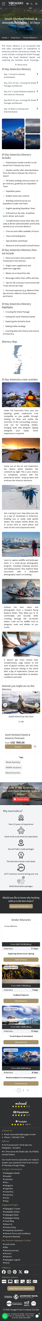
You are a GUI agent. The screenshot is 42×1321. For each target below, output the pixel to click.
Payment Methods (12, 1236)
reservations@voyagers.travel (23, 1134)
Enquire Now (22, 799)
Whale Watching (13, 762)
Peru (6, 1182)
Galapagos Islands (12, 1173)
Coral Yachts (9, 1244)
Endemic (8, 1256)
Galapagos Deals (11, 1214)
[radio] (13, 1106)
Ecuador (7, 1176)
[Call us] (31, 3)
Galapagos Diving (11, 1218)
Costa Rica (8, 1191)
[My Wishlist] (27, 4)
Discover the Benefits (20, 906)
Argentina (8, 1188)
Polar (6, 1201)
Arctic (6, 1198)
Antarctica (8, 1194)
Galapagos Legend (12, 1259)
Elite (6, 1247)
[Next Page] (28, 1090)
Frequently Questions (13, 1230)
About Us (8, 1224)
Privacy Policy (10, 1227)
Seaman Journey (11, 1250)
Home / (5, 37)
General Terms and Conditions (17, 1233)
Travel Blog (9, 1221)
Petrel (7, 1262)
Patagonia (8, 1185)
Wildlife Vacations (13, 767)
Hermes (7, 1253)
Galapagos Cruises (12, 1208)
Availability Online (12, 1211)
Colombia (8, 1179)
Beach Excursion (13, 772)
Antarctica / (16, 37)
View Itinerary (21, 959)
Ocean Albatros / (30, 37)
